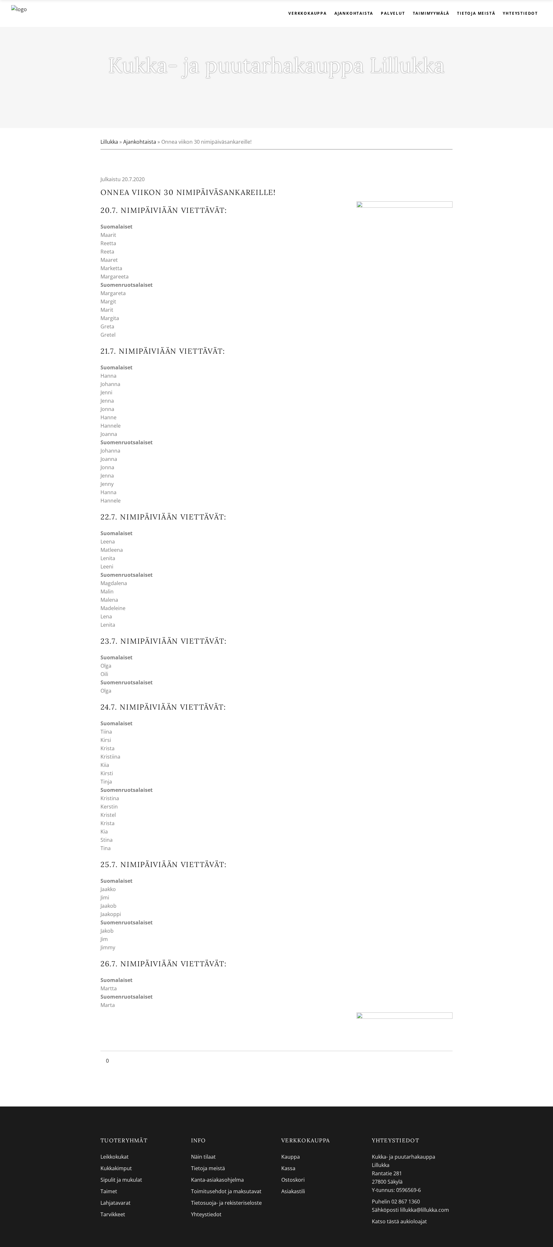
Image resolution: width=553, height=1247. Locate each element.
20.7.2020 (133, 179)
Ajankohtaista (139, 141)
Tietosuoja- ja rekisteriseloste (226, 1202)
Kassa (288, 1168)
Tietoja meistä (208, 1168)
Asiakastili (293, 1191)
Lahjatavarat (115, 1202)
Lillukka (109, 141)
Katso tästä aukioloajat (399, 1221)
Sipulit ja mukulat (121, 1179)
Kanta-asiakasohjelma (217, 1179)
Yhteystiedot (206, 1214)
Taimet (108, 1191)
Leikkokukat (114, 1156)
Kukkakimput (116, 1168)
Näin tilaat (203, 1156)
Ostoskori (293, 1179)
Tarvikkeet (112, 1214)
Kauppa (290, 1156)
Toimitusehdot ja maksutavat (226, 1191)
